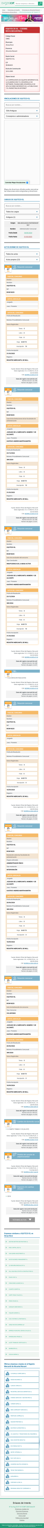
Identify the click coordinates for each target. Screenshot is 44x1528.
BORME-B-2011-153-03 (31, 1205)
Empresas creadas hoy (22, 1509)
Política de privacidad (22, 1518)
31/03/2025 (28, 237)
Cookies (22, 1520)
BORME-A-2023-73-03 (31, 1139)
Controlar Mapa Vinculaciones (15, 182)
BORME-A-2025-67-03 (31, 375)
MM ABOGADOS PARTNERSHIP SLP (28, 224)
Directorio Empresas (22, 1511)
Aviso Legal (22, 1516)
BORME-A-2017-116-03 (31, 1172)
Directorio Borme (22, 1513)
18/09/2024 (28, 233)
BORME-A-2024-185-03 (31, 811)
